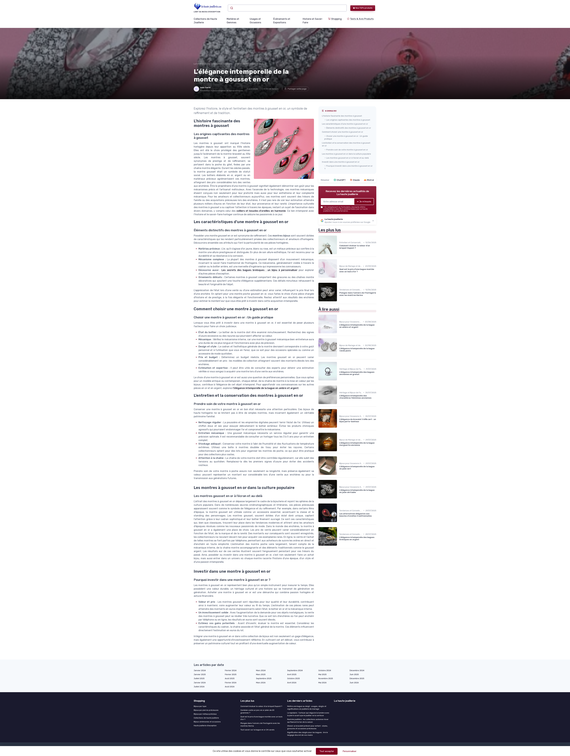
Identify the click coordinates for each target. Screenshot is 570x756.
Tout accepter (326, 751)
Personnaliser (349, 751)
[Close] (338, 369)
